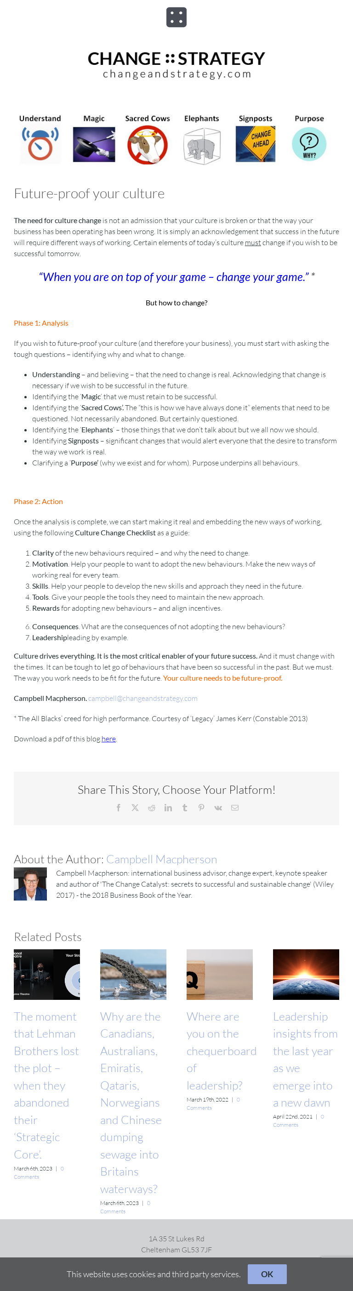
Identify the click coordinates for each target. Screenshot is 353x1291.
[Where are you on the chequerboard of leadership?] (220, 953)
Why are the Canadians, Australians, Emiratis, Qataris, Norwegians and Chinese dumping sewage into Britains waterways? (131, 1102)
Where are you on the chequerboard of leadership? (222, 1050)
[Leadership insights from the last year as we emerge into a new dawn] (306, 953)
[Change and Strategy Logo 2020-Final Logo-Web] (176, 51)
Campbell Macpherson (161, 859)
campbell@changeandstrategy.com (143, 698)
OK (267, 1274)
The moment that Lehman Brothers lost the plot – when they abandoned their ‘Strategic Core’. (46, 1085)
